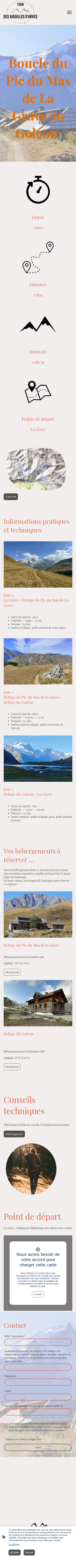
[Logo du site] (20, 12)
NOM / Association (14, 1336)
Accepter (38, 1294)
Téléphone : (10, 1376)
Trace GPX (10, 496)
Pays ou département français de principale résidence (33, 1406)
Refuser (29, 1552)
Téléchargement (14, 1134)
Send (38, 1447)
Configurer (14, 1544)
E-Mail (8, 1391)
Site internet (12, 972)
